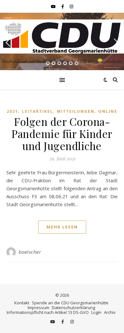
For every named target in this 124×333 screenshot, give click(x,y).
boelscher (29, 252)
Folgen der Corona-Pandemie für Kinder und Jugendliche (62, 133)
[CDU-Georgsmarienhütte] (62, 36)
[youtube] (54, 6)
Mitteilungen (75, 111)
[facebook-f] (63, 6)
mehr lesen (62, 227)
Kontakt (21, 303)
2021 (12, 111)
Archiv (110, 312)
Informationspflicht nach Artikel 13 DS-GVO (48, 312)
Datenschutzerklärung (73, 307)
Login (96, 312)
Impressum (38, 307)
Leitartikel (37, 111)
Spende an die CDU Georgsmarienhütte (70, 303)
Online (107, 111)
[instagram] (71, 6)
